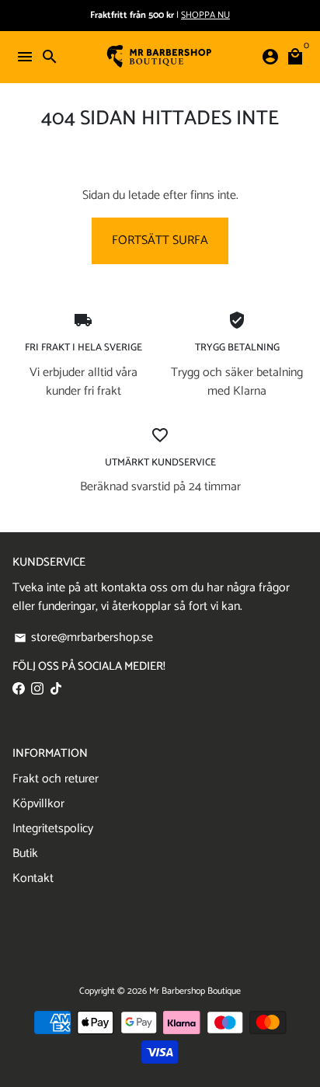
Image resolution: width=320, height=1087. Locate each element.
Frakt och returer (55, 779)
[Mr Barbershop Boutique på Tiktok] (56, 688)
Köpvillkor (38, 804)
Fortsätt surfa (160, 240)
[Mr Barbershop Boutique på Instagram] (37, 688)
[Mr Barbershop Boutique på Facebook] (18, 688)
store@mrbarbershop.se (83, 638)
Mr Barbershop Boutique (195, 991)
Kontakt (33, 878)
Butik (25, 854)
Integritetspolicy (52, 829)
